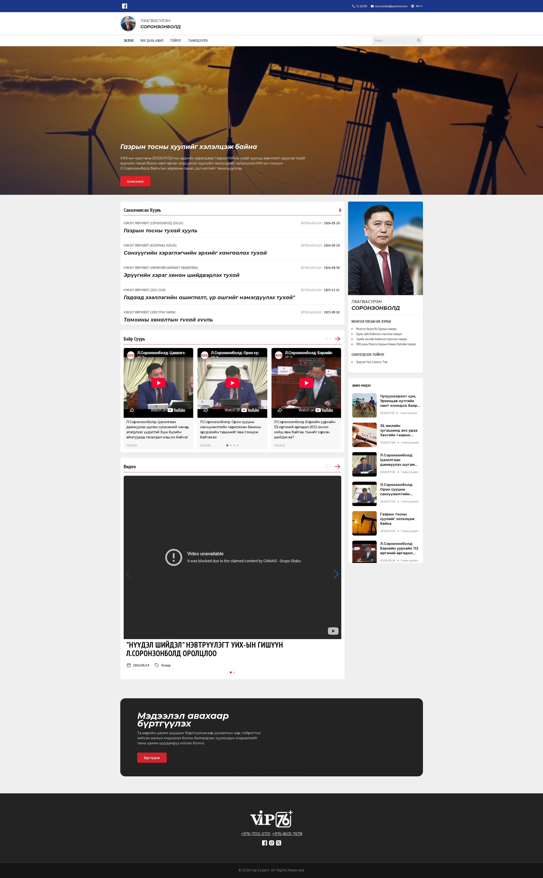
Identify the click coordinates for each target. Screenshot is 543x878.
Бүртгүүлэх (152, 758)
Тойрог (175, 40)
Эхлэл (128, 40)
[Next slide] (337, 339)
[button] (227, 445)
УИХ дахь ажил (151, 40)
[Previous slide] (328, 339)
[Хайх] (419, 40)
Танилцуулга (198, 40)
